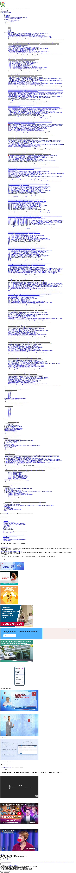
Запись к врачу (3, 513)
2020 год (9, 25)
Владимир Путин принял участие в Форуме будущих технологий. (21, 95)
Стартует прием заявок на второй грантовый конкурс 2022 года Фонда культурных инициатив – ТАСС (29, 342)
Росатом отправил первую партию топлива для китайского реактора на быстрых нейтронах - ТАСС (28, 202)
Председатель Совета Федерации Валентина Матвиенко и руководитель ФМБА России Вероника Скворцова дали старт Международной (36, 173)
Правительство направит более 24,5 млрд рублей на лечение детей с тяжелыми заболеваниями (27, 163)
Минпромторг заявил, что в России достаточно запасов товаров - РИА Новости (24, 129)
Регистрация (3, 11)
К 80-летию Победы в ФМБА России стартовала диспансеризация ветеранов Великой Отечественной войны (30, 116)
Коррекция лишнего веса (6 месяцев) (15, 497)
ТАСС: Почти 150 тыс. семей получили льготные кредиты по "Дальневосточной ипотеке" (26, 246)
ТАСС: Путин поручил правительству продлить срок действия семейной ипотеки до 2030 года (27, 248)
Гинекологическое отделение (11, 431)
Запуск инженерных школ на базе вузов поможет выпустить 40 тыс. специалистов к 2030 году (27, 362)
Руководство (7, 15)
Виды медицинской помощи (13, 20)
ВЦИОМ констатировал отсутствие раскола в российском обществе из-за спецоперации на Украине (28, 377)
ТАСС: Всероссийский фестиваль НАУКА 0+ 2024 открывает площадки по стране (24, 240)
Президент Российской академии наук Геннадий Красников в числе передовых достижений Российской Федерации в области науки (35, 176)
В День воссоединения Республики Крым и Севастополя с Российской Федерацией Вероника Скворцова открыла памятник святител (35, 53)
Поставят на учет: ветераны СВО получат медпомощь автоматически (22, 158)
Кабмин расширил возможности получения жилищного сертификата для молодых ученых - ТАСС (28, 118)
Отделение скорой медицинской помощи (13, 426)
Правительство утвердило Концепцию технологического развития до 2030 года (24, 172)
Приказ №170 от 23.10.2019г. (11, 390)
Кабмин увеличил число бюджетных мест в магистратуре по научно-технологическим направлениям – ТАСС (30, 122)
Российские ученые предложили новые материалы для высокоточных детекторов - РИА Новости (27, 205)
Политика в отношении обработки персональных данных (17, 389)
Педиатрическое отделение (10, 432)
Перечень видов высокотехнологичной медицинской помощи (20, 457)
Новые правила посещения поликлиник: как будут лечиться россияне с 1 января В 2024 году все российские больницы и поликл (34, 149)
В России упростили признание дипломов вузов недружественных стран (22, 374)
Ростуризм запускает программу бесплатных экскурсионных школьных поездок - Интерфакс (26, 218)
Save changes (6, 871)
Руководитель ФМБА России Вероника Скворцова (18, 219)
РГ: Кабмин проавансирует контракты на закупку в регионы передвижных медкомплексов (26, 198)
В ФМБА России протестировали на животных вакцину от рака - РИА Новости (24, 79)
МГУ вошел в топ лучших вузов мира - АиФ (17, 313)
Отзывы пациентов (9, 406)
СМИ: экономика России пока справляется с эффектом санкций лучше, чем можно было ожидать (27, 383)
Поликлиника (8, 419)
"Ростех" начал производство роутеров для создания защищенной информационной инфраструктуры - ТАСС (30, 37)
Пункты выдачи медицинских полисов (13, 482)
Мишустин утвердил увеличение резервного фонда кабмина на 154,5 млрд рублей (24, 137)
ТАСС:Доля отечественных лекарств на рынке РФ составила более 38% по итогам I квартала (26, 259)
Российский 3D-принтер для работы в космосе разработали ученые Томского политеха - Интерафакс (28, 314)
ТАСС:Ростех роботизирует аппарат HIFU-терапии (18, 266)
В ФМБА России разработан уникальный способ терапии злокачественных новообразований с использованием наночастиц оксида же (35, 80)
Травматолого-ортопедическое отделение (13, 429)
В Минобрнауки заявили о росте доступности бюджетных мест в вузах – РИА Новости (25, 338)
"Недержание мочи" (12, 501)
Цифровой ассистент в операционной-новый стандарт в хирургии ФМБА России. (24, 306)
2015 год (9, 31)
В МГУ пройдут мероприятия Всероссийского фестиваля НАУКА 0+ (22, 56)
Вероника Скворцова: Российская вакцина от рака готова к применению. (23, 91)
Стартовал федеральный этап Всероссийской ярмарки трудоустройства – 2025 (23, 229)
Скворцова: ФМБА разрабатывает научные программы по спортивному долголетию (25, 226)
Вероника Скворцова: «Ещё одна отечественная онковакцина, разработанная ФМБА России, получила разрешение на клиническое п (35, 85)
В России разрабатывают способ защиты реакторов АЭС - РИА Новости (22, 66)
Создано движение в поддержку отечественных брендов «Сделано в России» (23, 348)
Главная (2, 767)
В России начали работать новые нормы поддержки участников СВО (22, 63)
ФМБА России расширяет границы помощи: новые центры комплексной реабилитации (25, 296)
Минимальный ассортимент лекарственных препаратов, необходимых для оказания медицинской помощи (27, 466)
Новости (7, 387)
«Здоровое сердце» (11, 496)
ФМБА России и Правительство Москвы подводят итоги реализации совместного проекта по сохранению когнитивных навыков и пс (35, 286)
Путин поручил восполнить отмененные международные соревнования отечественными (26, 328)
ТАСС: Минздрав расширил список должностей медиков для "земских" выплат (24, 243)
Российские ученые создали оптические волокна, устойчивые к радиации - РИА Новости (26, 206)
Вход (7, 11)
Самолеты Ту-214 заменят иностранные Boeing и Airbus (19, 367)
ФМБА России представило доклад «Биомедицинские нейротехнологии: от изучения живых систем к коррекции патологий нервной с (35, 291)
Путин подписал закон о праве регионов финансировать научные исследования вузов (25, 347)
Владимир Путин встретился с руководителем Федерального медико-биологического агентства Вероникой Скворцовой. (32, 94)
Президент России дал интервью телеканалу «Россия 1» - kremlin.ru (21, 175)
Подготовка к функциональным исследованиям (17, 477)
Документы (7, 16)
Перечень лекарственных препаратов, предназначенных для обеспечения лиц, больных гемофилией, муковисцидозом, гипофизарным (32, 459)
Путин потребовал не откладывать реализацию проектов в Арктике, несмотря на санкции (26, 354)
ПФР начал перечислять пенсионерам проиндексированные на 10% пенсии (23, 193)
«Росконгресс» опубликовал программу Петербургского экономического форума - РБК (25, 323)
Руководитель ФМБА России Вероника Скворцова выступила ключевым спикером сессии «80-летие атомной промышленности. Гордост (36, 220)
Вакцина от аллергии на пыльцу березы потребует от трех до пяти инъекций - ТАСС (25, 82)
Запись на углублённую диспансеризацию (24, 513)
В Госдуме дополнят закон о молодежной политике (18, 353)
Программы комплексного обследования (13, 492)
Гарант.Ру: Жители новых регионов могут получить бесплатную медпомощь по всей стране (26, 100)
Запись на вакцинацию (12, 513)
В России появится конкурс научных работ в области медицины (21, 65)
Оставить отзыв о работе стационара (15, 405)
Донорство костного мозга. (5, 555)
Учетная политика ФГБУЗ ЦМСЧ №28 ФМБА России (16, 17)
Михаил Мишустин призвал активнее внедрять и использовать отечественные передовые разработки (28, 133)
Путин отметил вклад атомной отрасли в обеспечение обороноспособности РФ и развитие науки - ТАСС (29, 186)
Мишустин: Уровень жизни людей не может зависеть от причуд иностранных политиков (26, 366)
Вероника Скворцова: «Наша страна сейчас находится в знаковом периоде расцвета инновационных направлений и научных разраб (35, 86)
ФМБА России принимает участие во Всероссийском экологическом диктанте (23, 295)
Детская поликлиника (9, 423)
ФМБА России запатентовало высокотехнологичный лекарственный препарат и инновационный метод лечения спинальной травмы (35, 283)
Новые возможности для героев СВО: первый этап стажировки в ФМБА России (24, 147)
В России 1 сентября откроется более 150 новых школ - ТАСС (20, 61)
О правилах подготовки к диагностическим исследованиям (17, 471)
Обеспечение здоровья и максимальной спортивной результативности (22, 151)
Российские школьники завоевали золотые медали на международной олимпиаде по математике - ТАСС (29, 210)
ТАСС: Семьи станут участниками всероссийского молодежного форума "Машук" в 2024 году (27, 251)
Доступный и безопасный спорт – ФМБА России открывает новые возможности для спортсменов (28, 113)
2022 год (9, 411)
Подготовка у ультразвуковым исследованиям (17, 478)
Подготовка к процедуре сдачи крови (15, 472)
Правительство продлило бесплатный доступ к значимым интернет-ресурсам (23, 165)
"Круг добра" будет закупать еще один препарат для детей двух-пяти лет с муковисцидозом (26, 35)
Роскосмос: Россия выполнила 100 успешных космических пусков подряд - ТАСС (24, 203)
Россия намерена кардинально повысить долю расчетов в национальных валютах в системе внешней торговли (30, 350)
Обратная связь (59, 861)
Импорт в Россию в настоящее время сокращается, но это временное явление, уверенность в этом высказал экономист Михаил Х (34, 385)
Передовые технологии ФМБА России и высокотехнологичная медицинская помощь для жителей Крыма (29, 154)
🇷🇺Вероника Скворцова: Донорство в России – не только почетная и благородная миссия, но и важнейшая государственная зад (34, 88)
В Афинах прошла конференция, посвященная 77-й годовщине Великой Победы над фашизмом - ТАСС (29, 51)
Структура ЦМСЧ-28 (9, 21)
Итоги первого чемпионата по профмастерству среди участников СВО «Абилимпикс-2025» (26, 115)
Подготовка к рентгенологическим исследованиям (18, 476)
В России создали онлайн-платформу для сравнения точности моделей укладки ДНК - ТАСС (26, 69)
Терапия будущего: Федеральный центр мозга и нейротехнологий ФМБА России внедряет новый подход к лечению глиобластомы (34, 271)
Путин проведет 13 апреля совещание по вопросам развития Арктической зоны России (25, 359)
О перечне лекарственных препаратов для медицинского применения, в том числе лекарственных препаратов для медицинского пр (32, 467)
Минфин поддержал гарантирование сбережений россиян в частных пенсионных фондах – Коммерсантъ (29, 132)
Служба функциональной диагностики (13, 441)
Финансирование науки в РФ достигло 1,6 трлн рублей (19, 279)
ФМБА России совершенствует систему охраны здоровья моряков (21, 297)
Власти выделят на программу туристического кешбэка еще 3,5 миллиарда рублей (24, 358)
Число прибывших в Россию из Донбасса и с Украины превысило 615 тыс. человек (25, 384)
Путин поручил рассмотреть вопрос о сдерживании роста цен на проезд (22, 360)
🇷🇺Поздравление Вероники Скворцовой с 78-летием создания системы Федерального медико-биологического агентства (32, 155)
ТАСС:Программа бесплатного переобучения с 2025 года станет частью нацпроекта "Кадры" (26, 264)
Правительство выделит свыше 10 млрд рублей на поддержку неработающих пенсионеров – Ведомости (29, 162)
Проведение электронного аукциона (12, 504)
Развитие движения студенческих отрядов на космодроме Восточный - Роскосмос (24, 194)
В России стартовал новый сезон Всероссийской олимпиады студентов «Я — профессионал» (27, 70)
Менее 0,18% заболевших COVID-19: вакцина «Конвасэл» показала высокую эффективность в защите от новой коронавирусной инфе (35, 125)
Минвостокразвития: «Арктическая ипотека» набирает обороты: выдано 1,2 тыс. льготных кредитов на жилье (30, 126)
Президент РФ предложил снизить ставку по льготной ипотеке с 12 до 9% (23, 333)
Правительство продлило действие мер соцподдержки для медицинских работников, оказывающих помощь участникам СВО (33, 166)
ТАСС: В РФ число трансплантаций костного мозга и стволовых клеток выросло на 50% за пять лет (28, 238)
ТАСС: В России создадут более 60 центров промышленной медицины (22, 236)
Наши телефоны (8, 400)
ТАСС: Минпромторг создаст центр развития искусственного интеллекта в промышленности (27, 244)
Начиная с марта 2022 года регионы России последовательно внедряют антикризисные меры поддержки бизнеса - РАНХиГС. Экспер (35, 318)
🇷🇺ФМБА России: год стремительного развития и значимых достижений (22, 298)
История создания (9, 22)
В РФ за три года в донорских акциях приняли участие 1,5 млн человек (22, 73)
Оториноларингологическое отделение (13, 434)
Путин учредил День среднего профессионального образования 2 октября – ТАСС (24, 191)
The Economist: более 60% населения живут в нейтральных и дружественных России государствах (28, 368)
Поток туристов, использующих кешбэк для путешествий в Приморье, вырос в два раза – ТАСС (27, 336)
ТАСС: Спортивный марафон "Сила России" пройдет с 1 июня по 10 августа (23, 253)
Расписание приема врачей (13, 422)
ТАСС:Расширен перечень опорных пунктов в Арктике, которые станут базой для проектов (26, 265)
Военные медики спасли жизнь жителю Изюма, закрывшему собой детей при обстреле (25, 375)
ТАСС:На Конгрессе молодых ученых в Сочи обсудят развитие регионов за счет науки (25, 261)
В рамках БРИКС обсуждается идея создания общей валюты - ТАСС (21, 60)
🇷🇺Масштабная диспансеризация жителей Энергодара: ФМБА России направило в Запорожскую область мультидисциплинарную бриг (35, 124)
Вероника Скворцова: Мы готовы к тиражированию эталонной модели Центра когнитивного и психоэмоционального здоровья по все (35, 90)
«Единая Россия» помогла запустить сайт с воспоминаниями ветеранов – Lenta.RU (24, 344)
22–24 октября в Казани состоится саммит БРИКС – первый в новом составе (23, 47)
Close (2, 871)
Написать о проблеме (9, 635)
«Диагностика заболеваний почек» (15, 495)
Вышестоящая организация (10, 386)
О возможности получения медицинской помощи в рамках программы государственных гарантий (25, 470)
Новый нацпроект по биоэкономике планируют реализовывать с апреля (22, 150)
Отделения (5, 418)
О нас (4, 14)
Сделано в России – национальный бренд (16, 373)
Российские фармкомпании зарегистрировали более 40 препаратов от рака (23, 208)
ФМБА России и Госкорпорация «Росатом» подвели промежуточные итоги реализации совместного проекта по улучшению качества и (35, 284)
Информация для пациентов (8, 444)
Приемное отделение (9, 427)
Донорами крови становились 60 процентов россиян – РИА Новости (22, 345)
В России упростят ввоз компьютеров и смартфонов (18, 72)
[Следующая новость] (0, 768)
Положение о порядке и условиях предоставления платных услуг (18, 488)
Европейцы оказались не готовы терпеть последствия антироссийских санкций (24, 355)
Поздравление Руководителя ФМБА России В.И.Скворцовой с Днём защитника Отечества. (26, 156)
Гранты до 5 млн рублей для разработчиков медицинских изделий (21, 104)
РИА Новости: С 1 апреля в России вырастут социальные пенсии (21, 200)
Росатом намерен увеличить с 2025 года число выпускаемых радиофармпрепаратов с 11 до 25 (27, 201)
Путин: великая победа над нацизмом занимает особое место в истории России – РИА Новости (27, 192)
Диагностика (5, 438)
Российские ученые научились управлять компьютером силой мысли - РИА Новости (25, 204)
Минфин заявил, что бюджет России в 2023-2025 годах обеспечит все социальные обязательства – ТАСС (29, 131)
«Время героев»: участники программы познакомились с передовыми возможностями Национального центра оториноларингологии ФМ (36, 39)
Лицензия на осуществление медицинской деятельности (14, 524)
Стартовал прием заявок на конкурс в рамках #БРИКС (19, 228)
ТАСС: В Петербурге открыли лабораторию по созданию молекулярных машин (24, 233)
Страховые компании (9, 481)
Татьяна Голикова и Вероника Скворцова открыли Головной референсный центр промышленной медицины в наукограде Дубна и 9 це (35, 268)
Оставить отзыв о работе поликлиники (15, 403)
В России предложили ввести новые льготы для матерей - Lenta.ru (21, 331)
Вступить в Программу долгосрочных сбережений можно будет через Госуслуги (24, 99)
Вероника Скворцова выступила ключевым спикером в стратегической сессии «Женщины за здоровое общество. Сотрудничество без (35, 83)
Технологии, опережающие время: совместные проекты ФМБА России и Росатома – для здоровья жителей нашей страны (32, 272)
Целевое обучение (9, 508)
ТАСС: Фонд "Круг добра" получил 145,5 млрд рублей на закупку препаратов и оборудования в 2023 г (29, 255)
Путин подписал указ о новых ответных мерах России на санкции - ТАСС (23, 316)
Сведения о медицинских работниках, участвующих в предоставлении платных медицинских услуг (25, 502)
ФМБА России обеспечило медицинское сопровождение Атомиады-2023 (22, 287)
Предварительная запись (10, 454)
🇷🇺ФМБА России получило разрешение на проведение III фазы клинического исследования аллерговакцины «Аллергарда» (33, 289)
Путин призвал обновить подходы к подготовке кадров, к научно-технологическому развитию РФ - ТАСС (29, 190)
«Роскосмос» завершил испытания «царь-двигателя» (18, 45)
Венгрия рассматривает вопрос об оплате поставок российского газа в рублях (23, 370)
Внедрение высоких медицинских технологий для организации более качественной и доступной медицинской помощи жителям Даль (35, 96)
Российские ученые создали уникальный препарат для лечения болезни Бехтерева (24, 207)
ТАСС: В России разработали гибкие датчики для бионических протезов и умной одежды (26, 235)
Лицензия (7, 19)
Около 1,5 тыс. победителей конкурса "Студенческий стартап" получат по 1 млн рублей (25, 153)
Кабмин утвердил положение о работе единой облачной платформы (21, 123)
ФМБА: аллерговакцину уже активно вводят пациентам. (19, 299)
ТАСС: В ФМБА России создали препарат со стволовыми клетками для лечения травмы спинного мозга (29, 239)
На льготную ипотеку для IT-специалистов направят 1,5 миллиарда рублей (23, 381)
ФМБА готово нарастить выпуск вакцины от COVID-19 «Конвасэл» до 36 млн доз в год (26, 281)
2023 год (9, 392)
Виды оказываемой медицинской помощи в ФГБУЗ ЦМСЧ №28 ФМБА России (21, 465)
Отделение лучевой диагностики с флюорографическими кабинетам (19, 440)
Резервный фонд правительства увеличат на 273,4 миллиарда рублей (22, 364)
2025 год (9, 409)
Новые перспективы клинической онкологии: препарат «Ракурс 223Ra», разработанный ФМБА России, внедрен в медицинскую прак (35, 148)
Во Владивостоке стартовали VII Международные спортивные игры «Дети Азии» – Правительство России (29, 97)
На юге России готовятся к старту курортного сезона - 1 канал (20, 317)
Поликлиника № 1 (11, 421)
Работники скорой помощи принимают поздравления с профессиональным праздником (25, 321)
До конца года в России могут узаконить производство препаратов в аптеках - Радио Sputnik (26, 110)
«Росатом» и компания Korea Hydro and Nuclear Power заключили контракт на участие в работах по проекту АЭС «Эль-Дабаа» (33, 44)
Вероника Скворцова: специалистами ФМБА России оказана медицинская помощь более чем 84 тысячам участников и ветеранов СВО (35, 92)
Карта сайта (71, 861)
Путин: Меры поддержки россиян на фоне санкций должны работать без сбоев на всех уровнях (27, 334)
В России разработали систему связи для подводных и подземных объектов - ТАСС (25, 68)
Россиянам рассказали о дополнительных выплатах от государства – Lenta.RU (23, 337)
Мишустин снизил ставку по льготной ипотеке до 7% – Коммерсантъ (22, 135)
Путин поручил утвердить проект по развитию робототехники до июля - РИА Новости (25, 189)
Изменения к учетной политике (14, 18)
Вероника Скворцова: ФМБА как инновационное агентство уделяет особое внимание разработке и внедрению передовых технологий (35, 93)
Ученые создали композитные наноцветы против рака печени (20, 275)
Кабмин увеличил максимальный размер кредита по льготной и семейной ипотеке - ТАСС (26, 119)
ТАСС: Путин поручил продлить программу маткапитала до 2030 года (22, 249)
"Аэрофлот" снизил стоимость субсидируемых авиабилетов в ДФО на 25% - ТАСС (24, 34)
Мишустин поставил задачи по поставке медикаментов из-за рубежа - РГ (22, 315)
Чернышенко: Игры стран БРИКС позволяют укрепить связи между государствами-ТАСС (26, 310)
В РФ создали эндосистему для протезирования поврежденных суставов (22, 76)
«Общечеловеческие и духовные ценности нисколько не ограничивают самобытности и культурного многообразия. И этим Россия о (35, 41)
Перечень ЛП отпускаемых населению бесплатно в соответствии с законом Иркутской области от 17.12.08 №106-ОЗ (29, 462)
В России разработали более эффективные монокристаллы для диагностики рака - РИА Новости (27, 67)
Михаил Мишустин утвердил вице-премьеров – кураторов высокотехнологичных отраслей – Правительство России (31, 134)
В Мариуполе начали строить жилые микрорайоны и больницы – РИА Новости (24, 55)
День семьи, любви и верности (14, 106)
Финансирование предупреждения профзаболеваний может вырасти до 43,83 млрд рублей (26, 280)
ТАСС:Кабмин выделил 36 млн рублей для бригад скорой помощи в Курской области (25, 260)
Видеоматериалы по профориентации (13, 509)
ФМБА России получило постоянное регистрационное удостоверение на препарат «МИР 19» (27, 288)
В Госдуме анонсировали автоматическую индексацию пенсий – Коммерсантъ (24, 52)
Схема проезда (8, 401)
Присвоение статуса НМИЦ (13, 177)
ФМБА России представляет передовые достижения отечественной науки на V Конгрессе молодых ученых (29, 294)
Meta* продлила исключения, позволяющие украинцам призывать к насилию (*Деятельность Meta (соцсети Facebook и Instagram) (34, 363)
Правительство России (12, 170)
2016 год (9, 30)
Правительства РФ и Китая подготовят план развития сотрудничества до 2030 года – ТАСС (26, 161)
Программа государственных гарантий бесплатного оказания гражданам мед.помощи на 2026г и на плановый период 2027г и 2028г (32, 455)
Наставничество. (8, 507)
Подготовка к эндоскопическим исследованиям (17, 475)
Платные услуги (6, 486)
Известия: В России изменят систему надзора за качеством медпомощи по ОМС (24, 114)
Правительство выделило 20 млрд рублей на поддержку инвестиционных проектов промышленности (28, 378)
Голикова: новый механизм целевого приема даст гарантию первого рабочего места (25, 103)
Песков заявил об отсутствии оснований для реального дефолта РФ (21, 369)
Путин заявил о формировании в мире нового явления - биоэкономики (22, 182)
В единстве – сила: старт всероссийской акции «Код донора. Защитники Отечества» (25, 54)
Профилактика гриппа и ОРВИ (14, 181)
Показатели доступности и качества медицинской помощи (17, 463)
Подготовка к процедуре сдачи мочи (15, 473)
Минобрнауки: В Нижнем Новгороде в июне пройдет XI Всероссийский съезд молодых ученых (27, 128)
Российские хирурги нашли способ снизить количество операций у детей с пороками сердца (26, 209)
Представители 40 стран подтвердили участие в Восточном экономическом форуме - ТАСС (26, 174)
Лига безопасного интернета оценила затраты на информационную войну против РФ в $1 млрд (27, 352)
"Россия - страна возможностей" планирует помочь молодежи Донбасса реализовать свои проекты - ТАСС (29, 36)
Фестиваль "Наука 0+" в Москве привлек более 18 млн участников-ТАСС (23, 277)
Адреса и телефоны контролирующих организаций (15, 398)
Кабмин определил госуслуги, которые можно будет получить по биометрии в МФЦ (25, 117)
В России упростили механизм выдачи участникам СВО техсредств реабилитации (24, 71)
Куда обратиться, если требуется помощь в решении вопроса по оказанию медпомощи (22, 445)
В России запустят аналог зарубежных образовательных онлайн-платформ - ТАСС (24, 327)
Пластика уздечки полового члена (14, 499)
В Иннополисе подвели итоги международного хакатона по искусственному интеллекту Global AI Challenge (30, 343)
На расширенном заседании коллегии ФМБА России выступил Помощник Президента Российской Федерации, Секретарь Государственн (36, 144)
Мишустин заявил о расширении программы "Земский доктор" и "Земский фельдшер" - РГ (26, 320)
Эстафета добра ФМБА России (14, 311)
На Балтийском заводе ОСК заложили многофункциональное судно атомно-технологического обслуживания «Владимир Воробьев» (35, 140)
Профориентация (6, 506)
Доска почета (8, 23)
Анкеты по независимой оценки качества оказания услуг (16, 402)
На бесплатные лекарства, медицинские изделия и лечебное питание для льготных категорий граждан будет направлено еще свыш (34, 141)
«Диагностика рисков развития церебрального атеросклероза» (20, 494)
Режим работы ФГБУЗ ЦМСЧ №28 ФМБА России (15, 483)
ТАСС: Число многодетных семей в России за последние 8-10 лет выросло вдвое (24, 257)
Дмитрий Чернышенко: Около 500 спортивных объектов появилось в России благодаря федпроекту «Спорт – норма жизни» (33, 109)
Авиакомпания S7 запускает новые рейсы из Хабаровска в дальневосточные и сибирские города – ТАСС (29, 48)
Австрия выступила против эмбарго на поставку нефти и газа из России (22, 379)
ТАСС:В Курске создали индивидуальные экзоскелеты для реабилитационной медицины (26, 258)
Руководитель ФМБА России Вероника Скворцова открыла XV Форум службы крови (25, 223)
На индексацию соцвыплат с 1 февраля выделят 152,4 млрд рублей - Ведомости (24, 142)
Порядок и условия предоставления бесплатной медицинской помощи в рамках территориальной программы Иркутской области (31, 469)
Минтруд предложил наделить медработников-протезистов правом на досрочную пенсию (26, 130)
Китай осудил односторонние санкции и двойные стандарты (20, 341)
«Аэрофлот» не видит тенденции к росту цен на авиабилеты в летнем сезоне (23, 339)
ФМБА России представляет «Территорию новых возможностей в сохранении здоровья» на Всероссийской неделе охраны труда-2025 (35, 292)
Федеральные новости (9, 32)
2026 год (9, 410)
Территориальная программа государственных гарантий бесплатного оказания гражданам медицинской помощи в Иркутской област (32, 456)
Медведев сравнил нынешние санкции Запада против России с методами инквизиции (25, 376)
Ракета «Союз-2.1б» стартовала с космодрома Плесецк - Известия (21, 197)
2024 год (9, 408)
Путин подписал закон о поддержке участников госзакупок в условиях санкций (24, 349)
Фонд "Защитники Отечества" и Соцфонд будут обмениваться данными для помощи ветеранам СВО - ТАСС (30, 302)
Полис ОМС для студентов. (10, 446)
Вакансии (5, 510)
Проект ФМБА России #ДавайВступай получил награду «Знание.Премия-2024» (24, 179)
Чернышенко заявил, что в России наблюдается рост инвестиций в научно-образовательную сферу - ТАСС (29, 309)
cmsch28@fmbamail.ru (8, 859)
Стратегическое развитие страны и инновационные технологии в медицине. (23, 230)
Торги (4, 503)
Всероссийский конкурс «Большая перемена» (17, 98)
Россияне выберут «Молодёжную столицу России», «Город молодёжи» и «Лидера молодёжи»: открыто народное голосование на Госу (35, 216)
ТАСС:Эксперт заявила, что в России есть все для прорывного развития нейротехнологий (26, 267)
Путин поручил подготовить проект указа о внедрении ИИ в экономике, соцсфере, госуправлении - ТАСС (29, 187)
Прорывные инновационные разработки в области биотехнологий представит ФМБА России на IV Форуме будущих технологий (34, 180)
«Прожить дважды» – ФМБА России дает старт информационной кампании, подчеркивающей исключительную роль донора (33, 43)
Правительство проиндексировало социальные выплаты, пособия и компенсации (24, 168)
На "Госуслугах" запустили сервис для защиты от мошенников (20, 139)
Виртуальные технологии (13, 865)
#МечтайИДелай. (3, 547)
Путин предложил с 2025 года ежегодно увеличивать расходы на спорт (22, 329)
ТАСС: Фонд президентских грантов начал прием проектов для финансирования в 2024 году (26, 256)
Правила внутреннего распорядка (12, 450)
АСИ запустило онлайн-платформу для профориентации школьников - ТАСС (23, 49)
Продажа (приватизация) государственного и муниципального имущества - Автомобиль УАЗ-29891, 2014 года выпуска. (29, 505)
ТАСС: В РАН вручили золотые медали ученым (17, 234)
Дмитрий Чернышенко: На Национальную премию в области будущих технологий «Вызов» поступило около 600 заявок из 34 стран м (35, 108)
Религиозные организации (10, 485)
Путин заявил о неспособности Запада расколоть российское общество (22, 335)
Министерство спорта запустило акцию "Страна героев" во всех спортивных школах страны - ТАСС (28, 330)
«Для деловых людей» (12, 498)
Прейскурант (8, 487)
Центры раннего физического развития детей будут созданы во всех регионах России (25, 304)
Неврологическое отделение (11, 433)
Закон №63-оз (10, 424)
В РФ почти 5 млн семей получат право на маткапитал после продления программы (25, 75)
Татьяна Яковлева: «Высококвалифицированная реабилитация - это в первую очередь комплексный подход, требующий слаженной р (35, 269)
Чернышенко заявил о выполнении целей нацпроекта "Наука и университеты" (24, 307)
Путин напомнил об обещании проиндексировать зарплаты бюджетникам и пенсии (25, 346)
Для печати (2, 854)
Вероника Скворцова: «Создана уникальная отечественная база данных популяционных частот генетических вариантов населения (34, 87)
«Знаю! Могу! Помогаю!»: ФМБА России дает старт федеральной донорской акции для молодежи (28, 40)
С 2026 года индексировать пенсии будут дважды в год (19, 225)
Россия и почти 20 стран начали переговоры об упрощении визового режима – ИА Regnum (26, 211)
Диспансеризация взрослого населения (13, 448)
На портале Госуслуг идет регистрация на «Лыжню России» (20, 143)
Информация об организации (9, 522)
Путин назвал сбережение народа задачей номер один (18, 185)
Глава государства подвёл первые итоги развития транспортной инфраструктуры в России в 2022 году (28, 101)
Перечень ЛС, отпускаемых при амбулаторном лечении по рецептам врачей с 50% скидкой (23, 461)
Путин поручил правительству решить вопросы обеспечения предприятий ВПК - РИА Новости (27, 188)
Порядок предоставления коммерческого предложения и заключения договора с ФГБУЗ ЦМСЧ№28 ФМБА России (28, 491)
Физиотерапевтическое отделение (12, 437)
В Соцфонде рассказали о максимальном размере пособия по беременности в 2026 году (25, 77)
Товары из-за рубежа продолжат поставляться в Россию (19, 351)
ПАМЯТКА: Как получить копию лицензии (14, 490)
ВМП (4, 443)
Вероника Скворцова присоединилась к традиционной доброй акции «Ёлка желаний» (25, 84)
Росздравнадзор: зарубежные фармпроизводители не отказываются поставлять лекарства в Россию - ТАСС (29, 322)
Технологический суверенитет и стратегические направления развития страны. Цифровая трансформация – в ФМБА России (33, 273)
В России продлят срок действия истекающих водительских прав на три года (23, 357)
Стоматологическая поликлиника (12, 425)
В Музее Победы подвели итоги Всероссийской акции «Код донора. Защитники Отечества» (26, 57)
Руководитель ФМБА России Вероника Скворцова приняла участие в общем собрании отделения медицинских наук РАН (32, 224)
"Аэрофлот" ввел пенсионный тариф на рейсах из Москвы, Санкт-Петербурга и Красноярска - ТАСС (28, 33)
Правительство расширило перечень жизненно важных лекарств (21, 169)
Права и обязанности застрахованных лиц (13, 479)
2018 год (9, 28)
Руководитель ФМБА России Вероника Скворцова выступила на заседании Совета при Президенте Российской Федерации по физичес (35, 221)
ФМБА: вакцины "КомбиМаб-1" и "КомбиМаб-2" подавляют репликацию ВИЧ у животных (26, 301)
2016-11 (9, 397)
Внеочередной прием (9, 453)
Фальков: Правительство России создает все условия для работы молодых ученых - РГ (25, 276)
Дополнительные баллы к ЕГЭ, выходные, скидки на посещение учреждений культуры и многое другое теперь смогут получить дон (35, 112)
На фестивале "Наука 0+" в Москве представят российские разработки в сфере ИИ (24, 145)
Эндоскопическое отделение (11, 442)
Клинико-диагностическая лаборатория (13, 439)
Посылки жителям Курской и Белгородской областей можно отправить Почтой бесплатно (26, 159)
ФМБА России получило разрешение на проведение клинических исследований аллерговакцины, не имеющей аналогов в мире (34, 290)
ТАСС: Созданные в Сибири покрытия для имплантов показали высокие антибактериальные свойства (28, 252)
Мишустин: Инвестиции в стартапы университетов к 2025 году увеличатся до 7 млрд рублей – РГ (28, 138)
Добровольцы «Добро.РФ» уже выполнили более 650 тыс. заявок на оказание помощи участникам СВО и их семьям (31, 111)
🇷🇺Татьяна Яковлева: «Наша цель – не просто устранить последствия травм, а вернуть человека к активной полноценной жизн (34, 270)
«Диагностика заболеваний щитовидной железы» (18, 493)
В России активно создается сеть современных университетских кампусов (23, 62)
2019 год (9, 27)
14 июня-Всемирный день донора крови (16, 46)
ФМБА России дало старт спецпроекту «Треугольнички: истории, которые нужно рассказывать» (27, 282)
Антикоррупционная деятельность (12, 399)
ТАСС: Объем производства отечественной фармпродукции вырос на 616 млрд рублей (25, 245)
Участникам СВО (8, 447)
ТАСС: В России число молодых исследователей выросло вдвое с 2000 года (23, 237)
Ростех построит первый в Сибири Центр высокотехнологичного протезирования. (24, 217)
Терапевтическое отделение (10, 430)
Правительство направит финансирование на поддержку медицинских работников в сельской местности (29, 164)
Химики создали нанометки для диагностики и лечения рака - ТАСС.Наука (23, 303)
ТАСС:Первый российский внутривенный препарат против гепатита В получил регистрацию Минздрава (29, 262)
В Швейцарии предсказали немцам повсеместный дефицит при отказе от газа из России (26, 365)
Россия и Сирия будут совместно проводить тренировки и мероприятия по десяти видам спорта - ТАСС (29, 212)
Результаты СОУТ (8, 391)
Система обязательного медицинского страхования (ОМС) (17, 480)
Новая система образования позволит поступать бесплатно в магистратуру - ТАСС (24, 146)
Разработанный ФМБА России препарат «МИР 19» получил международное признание (25, 196)
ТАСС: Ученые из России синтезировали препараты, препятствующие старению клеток (25, 254)
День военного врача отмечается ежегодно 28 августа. (11, 551)
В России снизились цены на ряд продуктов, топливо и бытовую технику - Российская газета (27, 326)
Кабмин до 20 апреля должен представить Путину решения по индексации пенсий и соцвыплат (27, 361)
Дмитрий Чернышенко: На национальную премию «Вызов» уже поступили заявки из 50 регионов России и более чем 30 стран (33, 107)
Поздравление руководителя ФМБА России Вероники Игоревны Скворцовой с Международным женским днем (30, 157)
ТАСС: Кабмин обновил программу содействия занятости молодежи (22, 242)
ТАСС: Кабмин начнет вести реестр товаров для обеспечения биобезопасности (24, 241)
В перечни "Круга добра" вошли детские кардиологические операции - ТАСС (23, 59)
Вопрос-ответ (65, 861)
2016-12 (9, 396)
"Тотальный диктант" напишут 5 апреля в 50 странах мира (19, 38)
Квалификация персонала (10, 449)
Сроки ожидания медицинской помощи (13, 464)
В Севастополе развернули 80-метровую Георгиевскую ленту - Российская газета (24, 325)
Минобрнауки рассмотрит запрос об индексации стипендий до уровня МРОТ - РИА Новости (27, 127)
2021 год (9, 24)
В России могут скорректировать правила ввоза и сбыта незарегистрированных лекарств (26, 319)
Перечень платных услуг (10, 489)
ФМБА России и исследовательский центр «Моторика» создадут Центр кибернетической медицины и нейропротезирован (33, 285)
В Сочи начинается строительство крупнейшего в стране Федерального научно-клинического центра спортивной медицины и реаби (35, 78)
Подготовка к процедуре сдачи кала (15, 474)
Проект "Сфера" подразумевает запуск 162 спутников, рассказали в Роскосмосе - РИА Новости (27, 178)
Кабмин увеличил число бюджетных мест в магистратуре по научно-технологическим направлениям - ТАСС (30, 120)
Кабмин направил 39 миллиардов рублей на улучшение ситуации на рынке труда (24, 380)
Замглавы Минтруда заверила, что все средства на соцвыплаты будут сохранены (24, 371)
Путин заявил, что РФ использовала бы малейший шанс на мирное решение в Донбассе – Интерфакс (28, 184)
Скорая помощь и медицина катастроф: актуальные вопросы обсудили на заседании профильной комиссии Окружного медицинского (35, 227)
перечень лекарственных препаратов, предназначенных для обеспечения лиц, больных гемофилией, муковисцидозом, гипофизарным (35, 460)
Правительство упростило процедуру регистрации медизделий (20, 382)
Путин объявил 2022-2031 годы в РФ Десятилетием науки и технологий (22, 332)
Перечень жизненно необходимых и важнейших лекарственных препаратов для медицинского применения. (27, 458)
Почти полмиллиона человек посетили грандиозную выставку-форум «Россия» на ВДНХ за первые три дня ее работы (32, 160)
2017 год (9, 29)
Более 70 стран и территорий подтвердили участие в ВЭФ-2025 (20, 50)
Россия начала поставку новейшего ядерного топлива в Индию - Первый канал (24, 213)
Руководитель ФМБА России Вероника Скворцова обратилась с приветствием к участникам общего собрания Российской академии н (35, 222)
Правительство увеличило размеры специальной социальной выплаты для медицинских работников (28, 171)
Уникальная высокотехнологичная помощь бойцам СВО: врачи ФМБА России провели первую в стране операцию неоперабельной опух (35, 274)
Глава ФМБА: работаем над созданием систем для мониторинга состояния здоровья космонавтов (27, 102)
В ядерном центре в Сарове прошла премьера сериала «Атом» (20, 81)
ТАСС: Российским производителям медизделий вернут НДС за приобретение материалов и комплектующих (30, 250)
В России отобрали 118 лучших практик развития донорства (20, 64)
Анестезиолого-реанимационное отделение (14, 428)
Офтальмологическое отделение (11, 435)
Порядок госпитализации (10, 451)
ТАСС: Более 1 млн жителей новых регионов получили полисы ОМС (22, 232)
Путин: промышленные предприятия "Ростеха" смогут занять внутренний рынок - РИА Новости (27, 312)
